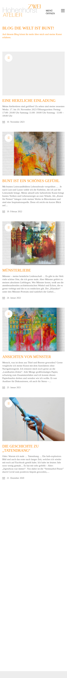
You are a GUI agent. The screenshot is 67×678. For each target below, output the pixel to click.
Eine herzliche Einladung (28, 101)
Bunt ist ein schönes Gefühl (31, 181)
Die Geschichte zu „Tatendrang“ (20, 448)
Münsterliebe (16, 270)
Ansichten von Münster (26, 357)
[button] (55, 10)
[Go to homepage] (21, 10)
